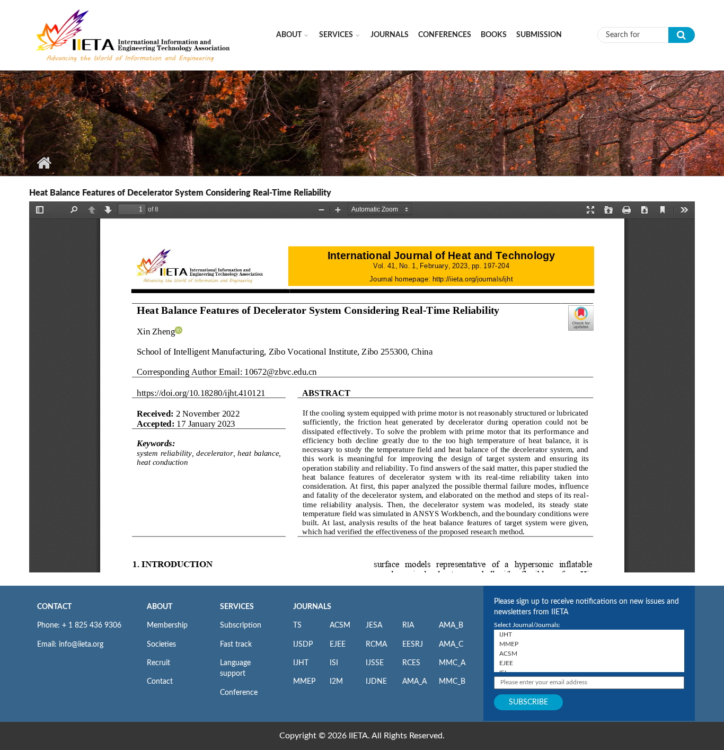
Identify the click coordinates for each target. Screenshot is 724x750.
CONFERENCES (444, 35)
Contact (160, 681)
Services (336, 35)
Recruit (158, 663)
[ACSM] (589, 653)
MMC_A (452, 663)
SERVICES (237, 607)
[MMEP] (589, 644)
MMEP (304, 681)
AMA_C (451, 644)
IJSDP (303, 644)
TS (297, 625)
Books (494, 35)
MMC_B (452, 681)
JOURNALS (312, 607)
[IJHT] (589, 634)
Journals (389, 35)
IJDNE (376, 681)
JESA (374, 625)
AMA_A (414, 681)
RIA (408, 625)
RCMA (376, 644)
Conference (239, 692)
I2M (336, 681)
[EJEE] (589, 663)
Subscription (240, 625)
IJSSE (375, 663)
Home (43, 162)
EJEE (338, 644)
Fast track (236, 644)
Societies (161, 644)
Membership (167, 625)
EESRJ (412, 644)
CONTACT (54, 607)
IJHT (300, 663)
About (289, 35)
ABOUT (159, 607)
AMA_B (451, 625)
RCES (411, 663)
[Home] (133, 34)
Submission (539, 35)
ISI (334, 663)
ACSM (340, 625)
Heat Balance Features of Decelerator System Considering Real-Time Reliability (180, 193)
